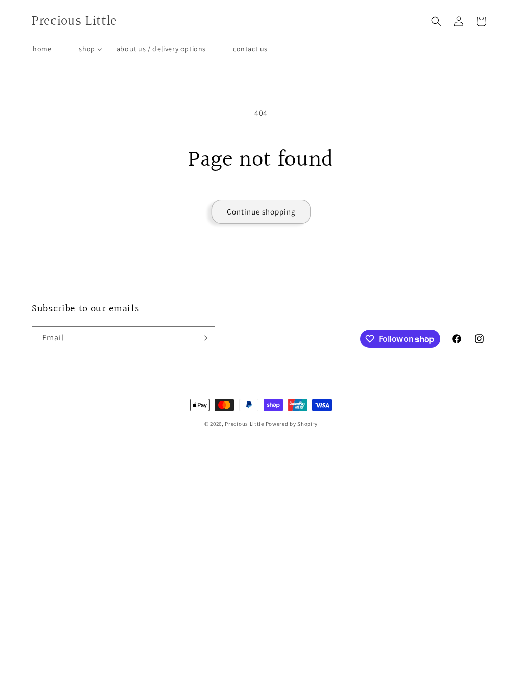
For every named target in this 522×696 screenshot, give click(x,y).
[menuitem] (42, 49)
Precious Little (245, 423)
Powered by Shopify (292, 423)
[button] (436, 21)
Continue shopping (261, 212)
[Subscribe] (203, 338)
